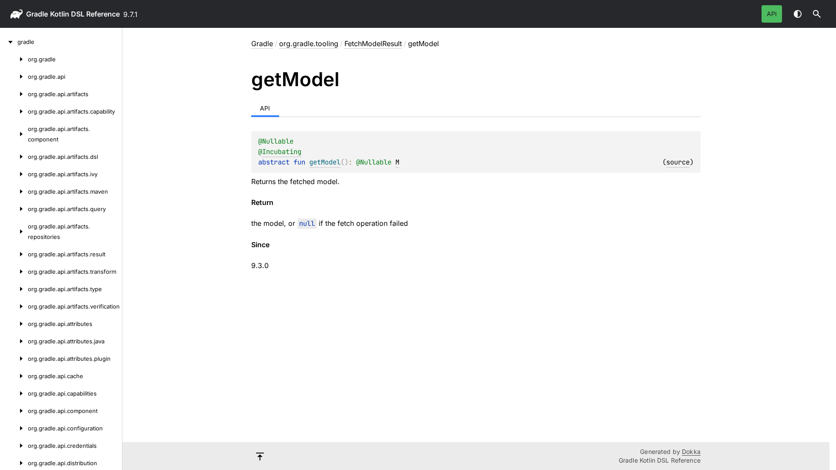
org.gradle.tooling (308, 43)
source (678, 162)
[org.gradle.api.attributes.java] (14, 341)
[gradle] (8, 41)
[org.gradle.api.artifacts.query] (14, 209)
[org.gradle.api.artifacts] (14, 94)
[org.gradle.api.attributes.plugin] (14, 358)
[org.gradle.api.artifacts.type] (14, 289)
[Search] (817, 14)
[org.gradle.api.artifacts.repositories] (14, 231)
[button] (817, 14)
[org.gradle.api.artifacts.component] (14, 134)
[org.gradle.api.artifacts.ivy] (14, 174)
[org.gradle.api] (14, 76)
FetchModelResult (373, 43)
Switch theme (797, 14)
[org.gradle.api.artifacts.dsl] (14, 156)
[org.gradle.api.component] (14, 411)
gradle (37, 14)
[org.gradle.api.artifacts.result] (14, 254)
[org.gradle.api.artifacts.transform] (14, 271)
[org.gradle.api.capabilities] (14, 393)
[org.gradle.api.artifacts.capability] (14, 111)
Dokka (691, 451)
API (772, 13)
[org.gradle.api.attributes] (14, 323)
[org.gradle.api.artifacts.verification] (14, 306)
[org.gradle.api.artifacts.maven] (14, 191)
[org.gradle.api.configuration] (14, 428)
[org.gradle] (14, 59)
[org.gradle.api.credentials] (14, 445)
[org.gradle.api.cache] (14, 376)
